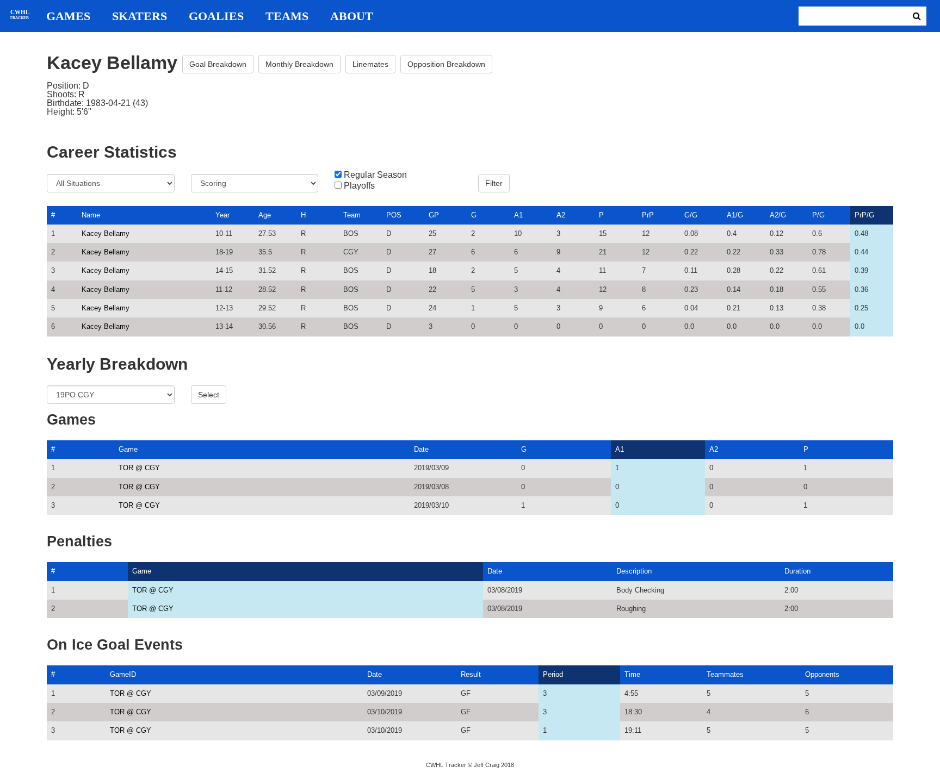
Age (264, 215)
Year (222, 215)
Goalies (216, 16)
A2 (560, 215)
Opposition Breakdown (446, 64)
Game (128, 449)
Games (68, 16)
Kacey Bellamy (105, 233)
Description (634, 571)
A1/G (735, 215)
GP (434, 215)
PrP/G (864, 215)
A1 (518, 215)
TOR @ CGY (139, 468)
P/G (818, 215)
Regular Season (375, 175)
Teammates (725, 674)
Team (352, 215)
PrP (648, 215)
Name (91, 215)
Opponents (822, 674)
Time (632, 674)
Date (421, 449)
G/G (690, 215)
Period (553, 674)
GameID (123, 674)
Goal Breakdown (217, 64)
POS (393, 215)
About (351, 16)
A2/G (778, 215)
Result (471, 674)
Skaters (139, 16)
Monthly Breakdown (299, 64)
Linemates (370, 64)
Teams (286, 16)
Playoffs (359, 186)
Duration (797, 571)
